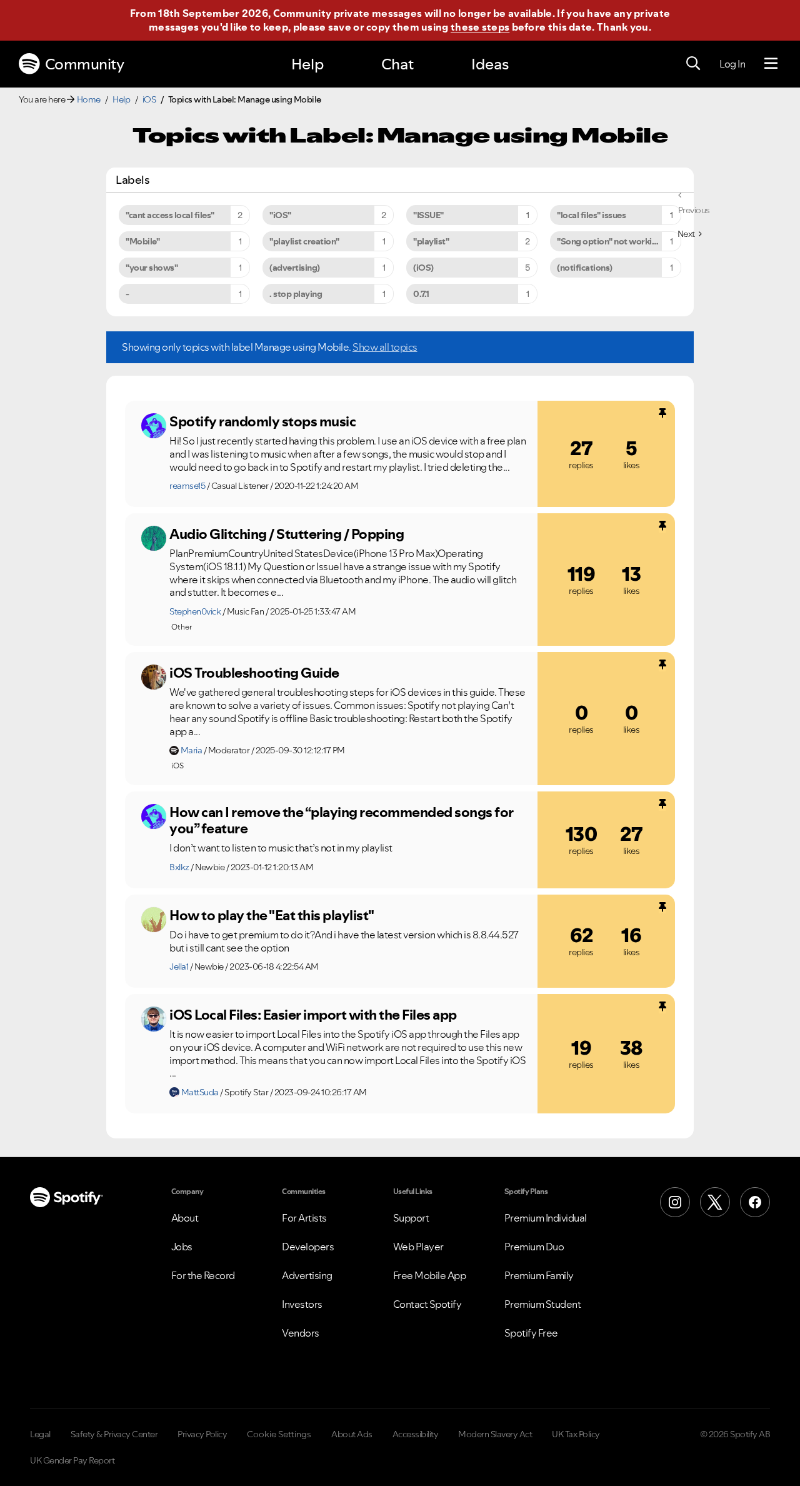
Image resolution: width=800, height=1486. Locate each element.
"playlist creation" (304, 241)
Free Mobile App (429, 1275)
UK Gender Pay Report (72, 1460)
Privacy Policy (202, 1434)
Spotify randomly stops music (262, 421)
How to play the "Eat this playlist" (271, 915)
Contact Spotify (427, 1304)
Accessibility (415, 1434)
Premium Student (542, 1304)
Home (89, 99)
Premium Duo (534, 1246)
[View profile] (153, 425)
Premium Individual (545, 1218)
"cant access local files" (170, 215)
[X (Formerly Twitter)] (715, 1202)
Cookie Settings (279, 1434)
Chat (397, 64)
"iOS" (280, 215)
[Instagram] (675, 1202)
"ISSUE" (428, 215)
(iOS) (423, 267)
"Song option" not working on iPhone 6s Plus (619, 241)
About (185, 1218)
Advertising (307, 1275)
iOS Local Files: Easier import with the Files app (313, 1015)
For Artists (304, 1218)
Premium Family (539, 1275)
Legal (40, 1434)
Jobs (181, 1246)
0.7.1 (421, 294)
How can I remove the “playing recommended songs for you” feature (341, 820)
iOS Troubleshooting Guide (254, 673)
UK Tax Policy (576, 1434)
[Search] (693, 64)
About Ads (351, 1434)
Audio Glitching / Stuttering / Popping (286, 534)
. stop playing (295, 294)
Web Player (418, 1246)
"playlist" (431, 241)
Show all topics (385, 347)
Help (307, 64)
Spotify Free (531, 1333)
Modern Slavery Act (495, 1434)
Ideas (490, 64)
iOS (149, 99)
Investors (302, 1304)
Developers (308, 1246)
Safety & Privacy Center (114, 1434)
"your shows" (152, 267)
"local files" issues (591, 215)
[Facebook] (755, 1202)
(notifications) (584, 267)
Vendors (300, 1333)
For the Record (203, 1275)
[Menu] (771, 64)
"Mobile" (142, 241)
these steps (480, 27)
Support (411, 1218)
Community (84, 64)
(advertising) (294, 267)
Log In (732, 64)
